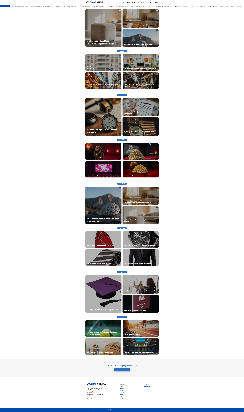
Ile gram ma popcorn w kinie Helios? (135, 157)
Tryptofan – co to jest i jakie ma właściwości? (216, 6)
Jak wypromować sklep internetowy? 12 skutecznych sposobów (102, 85)
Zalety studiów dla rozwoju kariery (103, 309)
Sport (156, 2)
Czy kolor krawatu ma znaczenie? (96, 245)
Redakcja (89, 398)
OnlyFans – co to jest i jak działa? (101, 6)
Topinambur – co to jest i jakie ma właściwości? (147, 6)
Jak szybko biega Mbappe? (132, 334)
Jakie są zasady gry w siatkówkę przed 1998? (100, 352)
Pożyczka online (146, 386)
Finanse (128, 2)
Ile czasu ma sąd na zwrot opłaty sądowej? (102, 131)
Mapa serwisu (101, 410)
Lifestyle (139, 2)
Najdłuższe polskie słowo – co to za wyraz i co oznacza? (55, 6)
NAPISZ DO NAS (122, 370)
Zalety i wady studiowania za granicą (135, 310)
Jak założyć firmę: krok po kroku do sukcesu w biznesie (140, 68)
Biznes (122, 2)
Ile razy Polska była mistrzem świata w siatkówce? (139, 352)
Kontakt (89, 401)
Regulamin (110, 410)
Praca (151, 2)
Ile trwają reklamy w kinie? (95, 175)
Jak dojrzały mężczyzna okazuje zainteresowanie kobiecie (141, 245)
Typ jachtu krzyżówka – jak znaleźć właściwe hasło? (30, 6)
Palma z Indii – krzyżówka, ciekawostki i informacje (193, 6)
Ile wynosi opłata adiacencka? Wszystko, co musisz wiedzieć (139, 132)
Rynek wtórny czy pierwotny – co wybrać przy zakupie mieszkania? (103, 67)
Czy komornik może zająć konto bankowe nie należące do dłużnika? (140, 112)
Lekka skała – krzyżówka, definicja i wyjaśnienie (170, 6)
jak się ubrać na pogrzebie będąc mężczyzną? (138, 263)
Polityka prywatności (89, 410)
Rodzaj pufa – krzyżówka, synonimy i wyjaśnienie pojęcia (123, 6)
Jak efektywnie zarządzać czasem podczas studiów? (139, 291)
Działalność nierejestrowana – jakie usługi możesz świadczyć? (139, 85)
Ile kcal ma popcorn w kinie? (133, 175)
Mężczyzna (146, 2)
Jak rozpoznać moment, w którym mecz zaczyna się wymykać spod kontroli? (102, 333)
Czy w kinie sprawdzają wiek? (95, 157)
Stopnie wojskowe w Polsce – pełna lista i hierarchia (81, 6)
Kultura (133, 2)
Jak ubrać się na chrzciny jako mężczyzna (99, 263)
